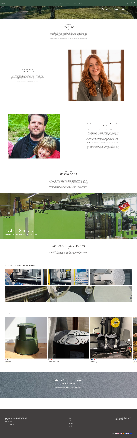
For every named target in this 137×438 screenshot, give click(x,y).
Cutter (70, 420)
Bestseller (67, 3)
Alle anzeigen (129, 314)
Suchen (70, 417)
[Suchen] (132, 3)
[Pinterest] (11, 424)
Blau (50, 359)
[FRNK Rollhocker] (26, 338)
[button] (7, 362)
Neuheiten (61, 3)
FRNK (9, 433)
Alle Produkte (73, 3)
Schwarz (48, 359)
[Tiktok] (13, 424)
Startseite (55, 3)
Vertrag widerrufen (8, 421)
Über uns (80, 3)
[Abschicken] (78, 391)
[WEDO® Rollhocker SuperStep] (68, 338)
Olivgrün (7, 359)
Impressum (71, 425)
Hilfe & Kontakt (71, 426)
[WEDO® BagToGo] (111, 338)
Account (128, 3)
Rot (51, 359)
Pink (5, 359)
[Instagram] (8, 424)
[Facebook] (5, 424)
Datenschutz (71, 423)
